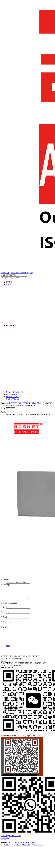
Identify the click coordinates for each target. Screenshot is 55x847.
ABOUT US (11, 284)
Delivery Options (20, 310)
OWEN (4, 840)
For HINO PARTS (21, 351)
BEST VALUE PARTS (23, 340)
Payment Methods (20, 315)
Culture (15, 320)
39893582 (5, 838)
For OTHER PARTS (22, 382)
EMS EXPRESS (36, 845)
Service (15, 299)
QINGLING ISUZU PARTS (26, 345)
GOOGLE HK (20, 842)
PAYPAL (12, 845)
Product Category (20, 289)
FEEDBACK (11, 394)
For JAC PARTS (20, 361)
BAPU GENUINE (20, 330)
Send (8, 645)
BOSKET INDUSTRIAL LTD (22, 403)
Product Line (18, 294)
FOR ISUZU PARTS (22, 335)
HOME (9, 282)
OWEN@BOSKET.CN (11, 836)
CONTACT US (12, 399)
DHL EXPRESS (22, 845)
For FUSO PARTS (21, 356)
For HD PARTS (19, 376)
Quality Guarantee (21, 305)
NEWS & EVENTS (14, 392)
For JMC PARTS (20, 366)
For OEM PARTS (20, 371)
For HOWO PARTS (21, 387)
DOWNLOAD (12, 397)
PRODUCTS (11, 325)
